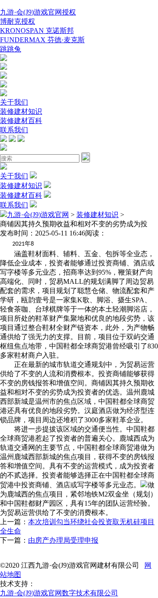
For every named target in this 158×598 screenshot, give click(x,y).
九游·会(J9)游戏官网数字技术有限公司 (59, 593)
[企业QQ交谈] (3, 58)
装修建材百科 (21, 120)
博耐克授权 (17, 21)
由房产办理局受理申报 (63, 540)
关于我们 (14, 102)
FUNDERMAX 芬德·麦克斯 (42, 39)
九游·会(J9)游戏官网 (38, 214)
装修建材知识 (21, 111)
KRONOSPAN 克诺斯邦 (37, 30)
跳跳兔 (10, 49)
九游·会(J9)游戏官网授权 (38, 12)
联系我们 (14, 130)
